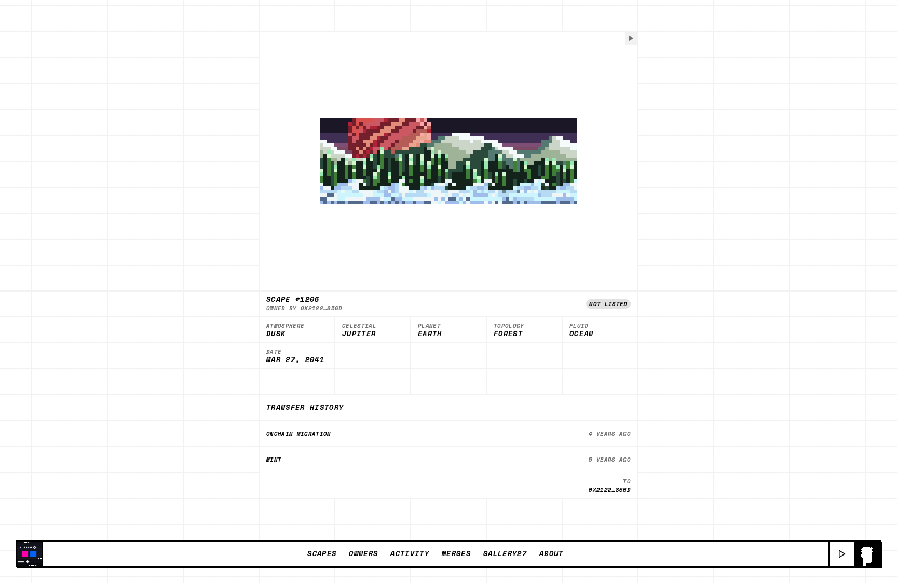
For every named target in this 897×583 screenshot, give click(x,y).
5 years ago (610, 459)
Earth (430, 334)
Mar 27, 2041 (295, 360)
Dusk (276, 334)
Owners (363, 553)
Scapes (321, 553)
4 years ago (610, 433)
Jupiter (359, 334)
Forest (508, 334)
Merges (456, 553)
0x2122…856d (322, 307)
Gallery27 (505, 553)
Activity (409, 553)
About (551, 553)
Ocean (581, 334)
